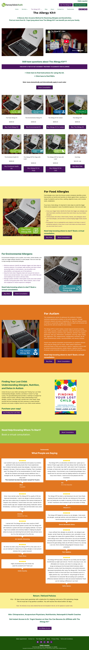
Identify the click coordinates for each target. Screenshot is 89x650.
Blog (46, 9)
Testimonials (70, 9)
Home (16, 9)
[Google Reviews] (86, 9)
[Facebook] (79, 9)
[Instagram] (83, 9)
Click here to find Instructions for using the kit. (45, 73)
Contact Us (60, 9)
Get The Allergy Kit (65, 5)
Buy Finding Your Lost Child (11, 412)
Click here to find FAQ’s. (45, 76)
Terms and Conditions (66, 639)
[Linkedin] (81, 9)
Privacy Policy (55, 639)
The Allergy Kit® (40, 639)
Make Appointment (80, 5)
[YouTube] (85, 9)
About (52, 9)
